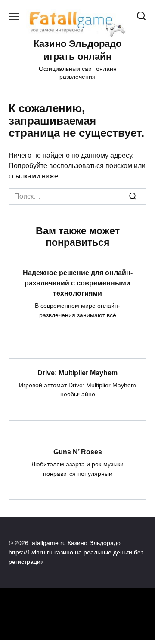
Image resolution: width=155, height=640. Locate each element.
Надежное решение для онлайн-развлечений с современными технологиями (78, 283)
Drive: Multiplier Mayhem (77, 372)
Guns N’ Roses (77, 452)
